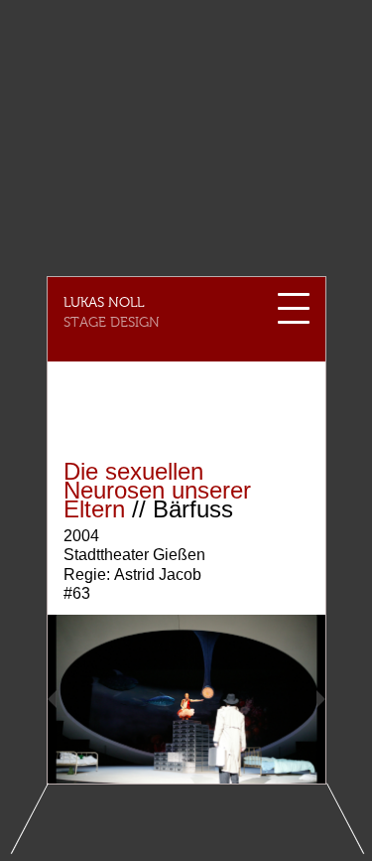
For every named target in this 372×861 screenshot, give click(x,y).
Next (290, 699)
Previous (82, 699)
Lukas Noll (103, 302)
